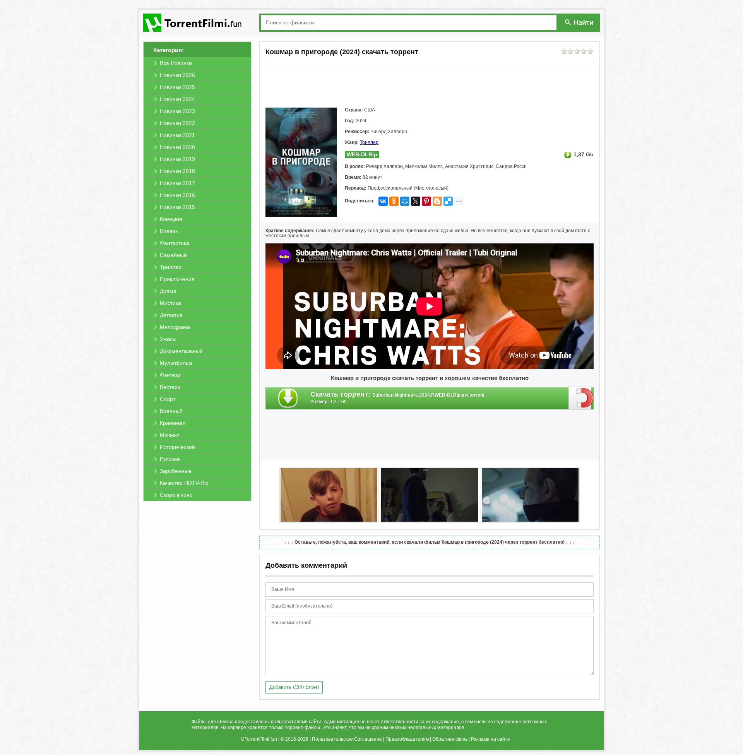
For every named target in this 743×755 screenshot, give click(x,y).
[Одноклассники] (394, 201)
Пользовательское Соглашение (347, 739)
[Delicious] (448, 201)
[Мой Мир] (404, 201)
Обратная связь (449, 739)
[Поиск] (579, 22)
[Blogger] (437, 201)
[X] (415, 201)
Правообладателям (407, 739)
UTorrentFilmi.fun (259, 739)
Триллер (369, 142)
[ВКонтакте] (383, 201)
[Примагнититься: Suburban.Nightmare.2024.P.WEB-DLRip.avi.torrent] (581, 398)
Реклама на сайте (490, 739)
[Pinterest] (426, 201)
